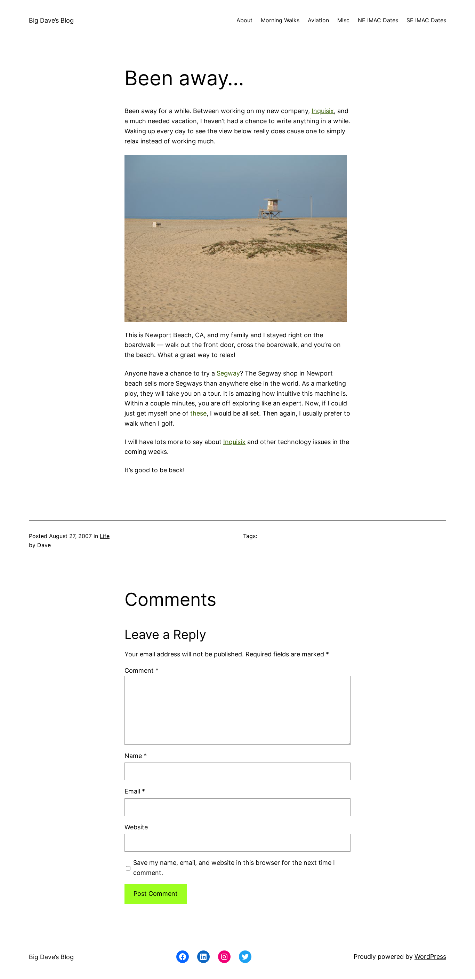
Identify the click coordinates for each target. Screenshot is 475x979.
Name (135, 755)
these (198, 413)
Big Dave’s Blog (51, 20)
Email (134, 791)
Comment (141, 670)
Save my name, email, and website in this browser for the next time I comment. (234, 867)
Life (105, 535)
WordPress (430, 956)
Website (136, 827)
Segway (228, 373)
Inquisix (323, 111)
